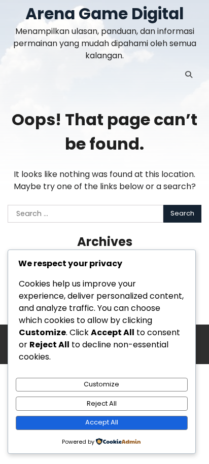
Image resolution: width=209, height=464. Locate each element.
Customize (101, 384)
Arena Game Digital (104, 14)
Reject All (102, 403)
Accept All (101, 422)
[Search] (188, 74)
